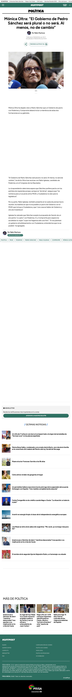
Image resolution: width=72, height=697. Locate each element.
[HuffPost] (8, 639)
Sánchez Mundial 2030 (50, 1)
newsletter (5, 653)
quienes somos (6, 647)
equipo (4, 645)
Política (36, 11)
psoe (11, 240)
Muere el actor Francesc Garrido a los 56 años (28, 461)
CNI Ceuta (40, 1)
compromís (56, 240)
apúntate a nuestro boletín (36, 415)
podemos (19, 240)
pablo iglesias (44, 240)
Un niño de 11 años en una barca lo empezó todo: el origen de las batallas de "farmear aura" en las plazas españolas (39, 435)
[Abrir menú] (3, 5)
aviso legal (39, 650)
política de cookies (42, 647)
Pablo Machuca (39, 33)
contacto (5, 650)
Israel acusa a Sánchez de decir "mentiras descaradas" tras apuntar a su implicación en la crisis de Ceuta (38, 541)
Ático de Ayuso (63, 1)
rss (3, 656)
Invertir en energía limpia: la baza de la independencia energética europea (39, 514)
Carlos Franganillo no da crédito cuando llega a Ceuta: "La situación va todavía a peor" (40, 501)
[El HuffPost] (37, 5)
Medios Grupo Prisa (36, 692)
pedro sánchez (30, 240)
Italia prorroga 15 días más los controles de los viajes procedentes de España (61, 618)
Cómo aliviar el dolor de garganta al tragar (27, 475)
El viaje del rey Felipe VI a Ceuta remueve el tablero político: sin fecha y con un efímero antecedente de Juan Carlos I (27, 620)
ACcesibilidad (40, 656)
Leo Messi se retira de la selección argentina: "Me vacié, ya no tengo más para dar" (40, 528)
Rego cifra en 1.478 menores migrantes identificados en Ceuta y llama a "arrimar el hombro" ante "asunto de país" (44, 620)
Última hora (65, 5)
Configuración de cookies (44, 645)
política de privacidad (42, 653)
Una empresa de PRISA (36, 687)
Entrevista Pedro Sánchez (16, 1)
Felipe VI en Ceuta (30, 1)
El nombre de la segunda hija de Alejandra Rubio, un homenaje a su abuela (39, 554)
